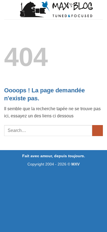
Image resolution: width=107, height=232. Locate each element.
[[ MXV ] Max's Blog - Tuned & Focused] (56, 9)
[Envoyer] (97, 130)
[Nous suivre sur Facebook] (42, 175)
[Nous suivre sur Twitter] (60, 175)
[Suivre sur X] (54, 175)
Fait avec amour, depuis (53, 156)
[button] (7, 9)
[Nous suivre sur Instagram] (48, 175)
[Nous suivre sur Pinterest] (66, 175)
